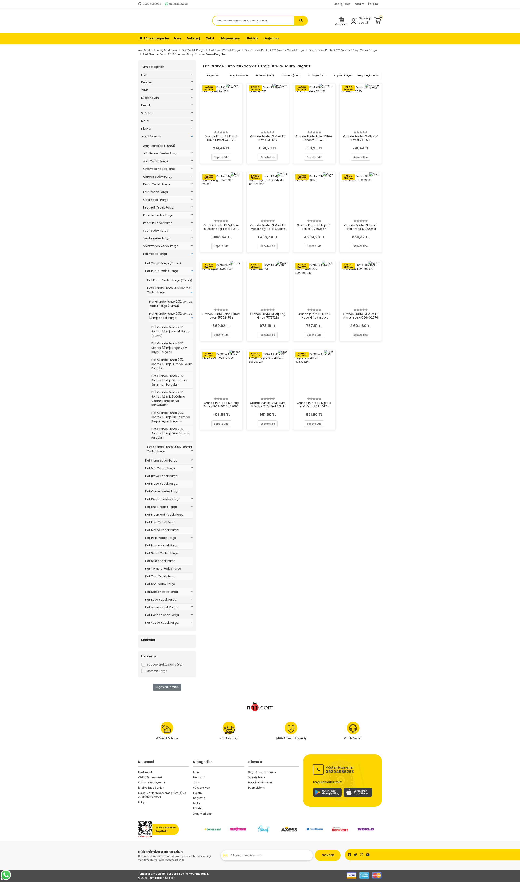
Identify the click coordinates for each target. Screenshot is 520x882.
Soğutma (147, 113)
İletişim (373, 4)
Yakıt (144, 90)
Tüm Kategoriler (156, 38)
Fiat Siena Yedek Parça (161, 460)
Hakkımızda (146, 772)
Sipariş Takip (342, 4)
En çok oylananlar (368, 75)
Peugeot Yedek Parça (158, 207)
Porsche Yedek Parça (158, 215)
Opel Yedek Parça (155, 200)
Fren (144, 75)
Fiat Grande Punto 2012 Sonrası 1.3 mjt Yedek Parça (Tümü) (170, 331)
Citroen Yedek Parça (157, 177)
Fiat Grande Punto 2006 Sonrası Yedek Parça (169, 449)
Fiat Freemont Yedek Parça (164, 515)
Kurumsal (146, 761)
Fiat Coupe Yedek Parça (162, 491)
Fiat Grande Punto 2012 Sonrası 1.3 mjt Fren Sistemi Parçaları (170, 433)
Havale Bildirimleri (260, 782)
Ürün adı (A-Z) (265, 75)
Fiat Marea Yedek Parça (162, 530)
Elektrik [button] (252, 38)
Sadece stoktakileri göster (165, 665)
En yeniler (213, 75)
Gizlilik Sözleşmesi (150, 777)
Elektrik (146, 105)
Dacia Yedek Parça (156, 184)
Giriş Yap (365, 18)
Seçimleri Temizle (167, 687)
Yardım (359, 4)
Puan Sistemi (256, 788)
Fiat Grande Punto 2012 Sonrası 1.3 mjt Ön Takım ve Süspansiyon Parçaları (170, 417)
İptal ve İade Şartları (151, 788)
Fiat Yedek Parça (155, 254)
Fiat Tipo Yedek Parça (160, 576)
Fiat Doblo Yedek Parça (161, 592)
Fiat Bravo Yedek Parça (161, 484)
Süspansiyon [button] (230, 38)
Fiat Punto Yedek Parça (161, 271)
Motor (145, 121)
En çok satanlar (239, 75)
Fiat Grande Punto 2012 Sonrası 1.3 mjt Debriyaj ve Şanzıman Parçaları (169, 380)
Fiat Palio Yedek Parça (160, 538)
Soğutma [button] (271, 38)
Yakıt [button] (210, 38)
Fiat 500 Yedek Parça (160, 468)
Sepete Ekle (221, 157)
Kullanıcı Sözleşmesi (151, 782)
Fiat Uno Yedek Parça (160, 584)
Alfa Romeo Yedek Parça (160, 153)
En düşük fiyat (317, 75)
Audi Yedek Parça (155, 161)
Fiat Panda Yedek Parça (162, 545)
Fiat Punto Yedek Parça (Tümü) (169, 280)
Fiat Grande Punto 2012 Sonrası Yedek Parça (169, 290)
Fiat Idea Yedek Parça (160, 522)
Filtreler (146, 129)
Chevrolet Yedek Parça (159, 169)
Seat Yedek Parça (155, 231)
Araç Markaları (151, 136)
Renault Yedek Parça (157, 223)
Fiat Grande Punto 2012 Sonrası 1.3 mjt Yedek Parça (171, 316)
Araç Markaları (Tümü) (159, 146)
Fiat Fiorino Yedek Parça (162, 615)
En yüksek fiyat (343, 75)
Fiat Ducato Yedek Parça (162, 499)
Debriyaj (147, 82)
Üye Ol (363, 23)
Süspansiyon (150, 98)
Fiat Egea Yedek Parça (161, 599)
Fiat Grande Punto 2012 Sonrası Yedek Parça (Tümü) (171, 304)
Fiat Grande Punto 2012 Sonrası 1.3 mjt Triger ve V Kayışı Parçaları (169, 347)
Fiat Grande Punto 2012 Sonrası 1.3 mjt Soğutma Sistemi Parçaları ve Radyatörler (168, 398)
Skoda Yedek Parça (156, 238)
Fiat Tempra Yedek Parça (163, 569)
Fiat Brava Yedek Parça (161, 476)
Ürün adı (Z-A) (291, 75)
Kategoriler (202, 761)
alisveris (255, 761)
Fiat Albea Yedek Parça (161, 607)
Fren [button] (177, 38)
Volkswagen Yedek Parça (160, 246)
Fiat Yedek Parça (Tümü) (163, 263)
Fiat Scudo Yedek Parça (162, 623)
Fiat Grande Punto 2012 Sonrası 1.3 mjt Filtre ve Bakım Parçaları (171, 364)
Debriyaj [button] (193, 38)
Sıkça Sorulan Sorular (262, 772)
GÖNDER (328, 855)
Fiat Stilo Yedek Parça (160, 561)
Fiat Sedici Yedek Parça (161, 553)
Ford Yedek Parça (155, 192)
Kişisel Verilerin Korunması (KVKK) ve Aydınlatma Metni (162, 795)
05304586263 (340, 769)
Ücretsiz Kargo (157, 671)
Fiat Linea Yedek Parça (161, 507)
